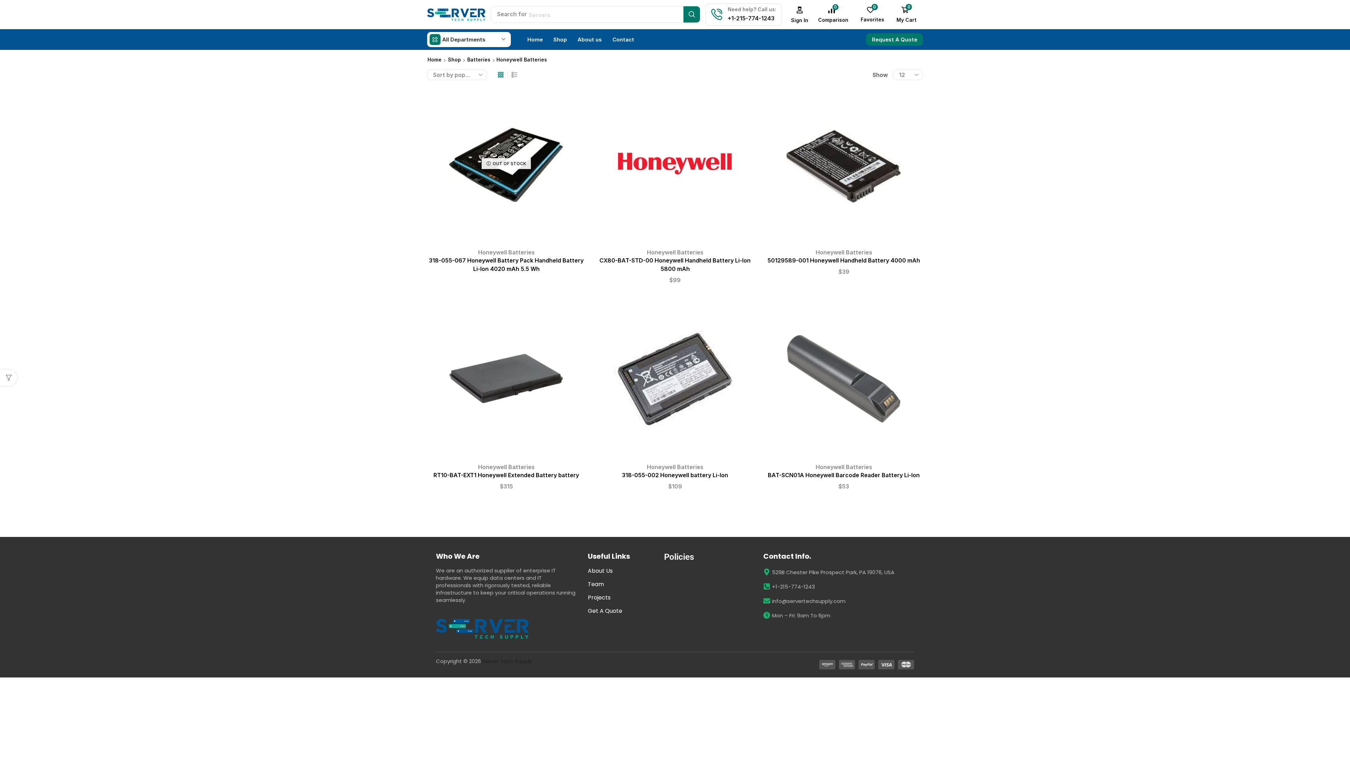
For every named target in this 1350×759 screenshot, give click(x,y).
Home (435, 60)
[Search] (691, 14)
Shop (454, 60)
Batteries (478, 60)
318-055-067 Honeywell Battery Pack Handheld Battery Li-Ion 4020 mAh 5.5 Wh (506, 264)
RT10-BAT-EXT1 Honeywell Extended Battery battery (506, 475)
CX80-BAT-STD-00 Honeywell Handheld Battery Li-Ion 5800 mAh (675, 264)
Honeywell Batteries (506, 252)
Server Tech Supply (507, 661)
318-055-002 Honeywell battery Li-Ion (675, 475)
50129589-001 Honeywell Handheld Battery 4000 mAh (843, 260)
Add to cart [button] (675, 166)
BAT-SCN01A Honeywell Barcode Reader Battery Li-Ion (844, 475)
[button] (799, 14)
